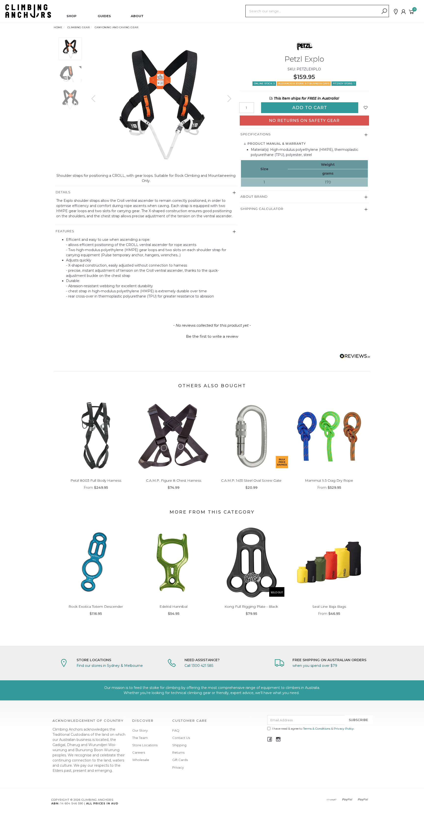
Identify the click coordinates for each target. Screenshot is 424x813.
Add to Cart (309, 107)
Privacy (178, 767)
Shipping (179, 745)
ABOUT (137, 16)
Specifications (255, 134)
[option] (161, 103)
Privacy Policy (344, 728)
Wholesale (140, 760)
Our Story (140, 730)
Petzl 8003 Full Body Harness (95, 480)
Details (63, 192)
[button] (212, 336)
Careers (138, 752)
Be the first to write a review (212, 336)
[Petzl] (304, 46)
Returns (178, 752)
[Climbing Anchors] (28, 11)
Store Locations (145, 745)
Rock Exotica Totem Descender (95, 606)
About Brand (254, 196)
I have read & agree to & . (313, 728)
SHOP (71, 16)
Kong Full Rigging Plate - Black (251, 606)
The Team (140, 738)
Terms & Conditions (316, 728)
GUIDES (104, 16)
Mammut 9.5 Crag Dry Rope (329, 480)
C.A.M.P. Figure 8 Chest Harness (173, 480)
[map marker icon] (395, 12)
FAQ (175, 730)
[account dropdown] (403, 12)
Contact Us (181, 738)
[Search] (384, 11)
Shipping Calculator (261, 209)
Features (65, 231)
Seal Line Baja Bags (329, 606)
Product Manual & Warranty (276, 143)
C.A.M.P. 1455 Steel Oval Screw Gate (251, 480)
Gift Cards (180, 760)
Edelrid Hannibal (173, 606)
